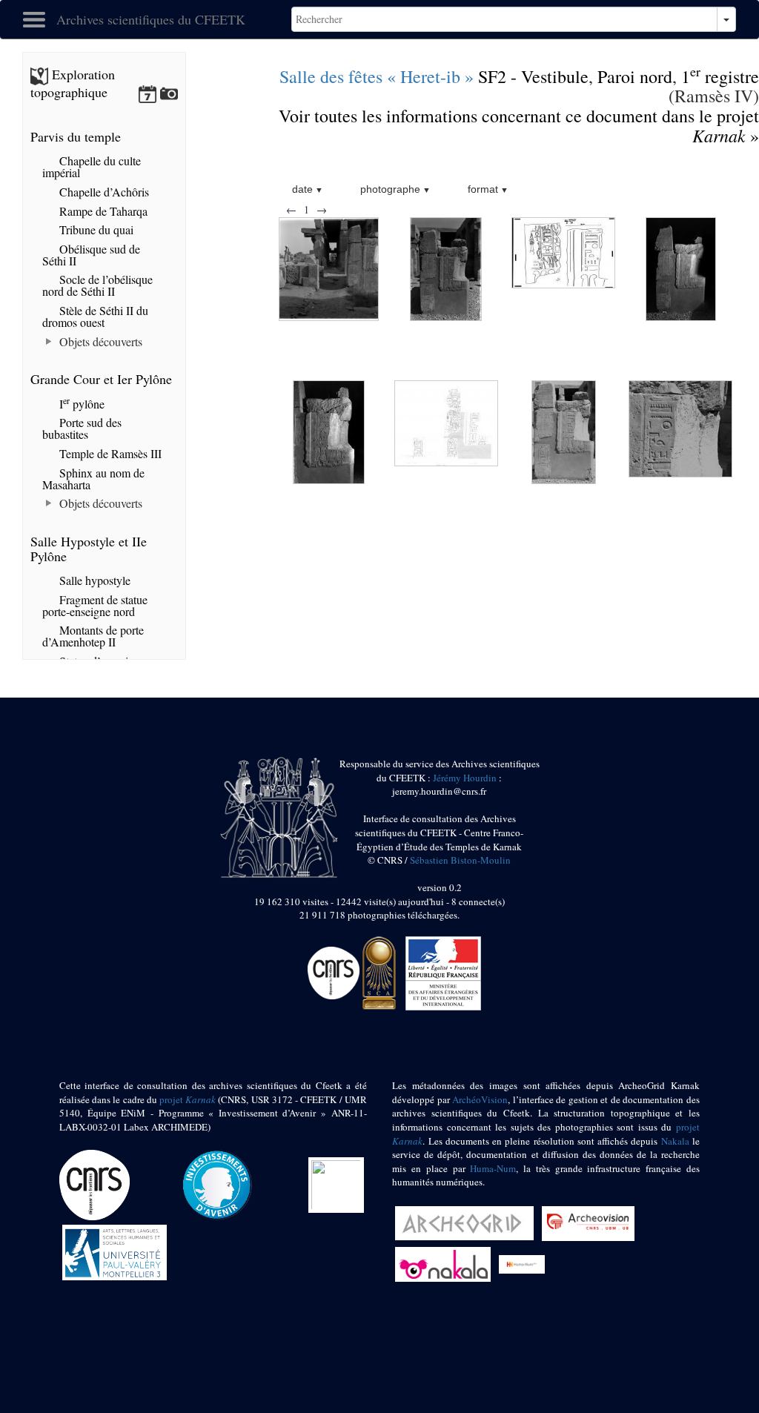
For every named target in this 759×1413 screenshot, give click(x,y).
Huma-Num (493, 1168)
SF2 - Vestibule (533, 76)
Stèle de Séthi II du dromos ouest (95, 316)
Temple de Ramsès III (109, 453)
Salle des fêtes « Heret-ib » (376, 76)
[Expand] (49, 342)
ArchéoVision (480, 1099)
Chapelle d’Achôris (102, 191)
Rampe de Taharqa (102, 211)
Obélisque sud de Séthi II (91, 254)
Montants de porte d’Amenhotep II (93, 635)
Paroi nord (634, 76)
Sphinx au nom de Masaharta (93, 478)
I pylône (80, 403)
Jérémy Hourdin (465, 777)
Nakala (675, 1141)
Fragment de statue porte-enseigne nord (95, 605)
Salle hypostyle (93, 580)
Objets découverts (99, 341)
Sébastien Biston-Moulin (460, 860)
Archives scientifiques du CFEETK (150, 19)
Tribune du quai (94, 229)
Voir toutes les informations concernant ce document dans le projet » (519, 126)
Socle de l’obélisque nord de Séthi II (97, 285)
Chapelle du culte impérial (91, 166)
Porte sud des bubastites (82, 428)
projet (187, 1099)
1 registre (720, 76)
